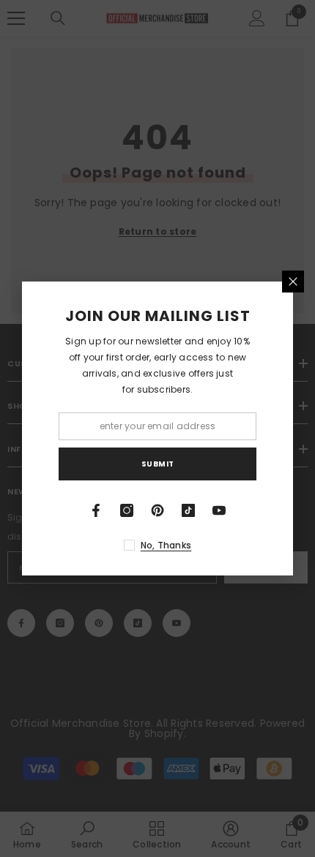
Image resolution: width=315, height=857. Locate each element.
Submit (157, 463)
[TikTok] (188, 510)
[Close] (293, 281)
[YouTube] (219, 510)
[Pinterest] (157, 510)
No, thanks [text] (166, 545)
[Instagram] (126, 510)
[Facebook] (96, 510)
